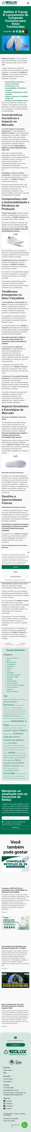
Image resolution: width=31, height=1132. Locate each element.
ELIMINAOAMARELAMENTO (9, 714)
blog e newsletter (10, 702)
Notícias (9, 679)
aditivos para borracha (10, 699)
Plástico (23, 730)
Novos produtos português (16, 685)
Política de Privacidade (19, 579)
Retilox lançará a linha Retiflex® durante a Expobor (13, 763)
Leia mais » (4, 912)
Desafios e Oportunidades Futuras (16, 100)
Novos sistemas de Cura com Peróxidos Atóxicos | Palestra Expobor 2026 (13, 1006)
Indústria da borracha (11, 716)
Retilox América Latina (21, 753)
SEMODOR (22, 766)
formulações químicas (20, 714)
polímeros (10, 734)
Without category (12, 691)
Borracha (8, 704)
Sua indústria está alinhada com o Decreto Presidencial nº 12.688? (14, 947)
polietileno (5, 734)
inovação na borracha (13, 718)
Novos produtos (12, 683)
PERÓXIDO (5, 728)
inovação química (22, 718)
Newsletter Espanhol (13, 675)
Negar (15, 572)
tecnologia (9, 773)
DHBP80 (19, 709)
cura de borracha (13, 709)
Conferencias (11, 664)
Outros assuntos (12, 687)
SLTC (5, 768)
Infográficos (11, 666)
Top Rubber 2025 (7, 776)
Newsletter (10, 673)
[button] (28, 552)
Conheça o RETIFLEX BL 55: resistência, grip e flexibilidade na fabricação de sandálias (14, 890)
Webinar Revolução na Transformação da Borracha (14, 778)
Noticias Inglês (11, 681)
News (9, 670)
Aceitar (15, 567)
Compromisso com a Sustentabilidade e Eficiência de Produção (16, 88)
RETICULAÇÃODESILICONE (9, 745)
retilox (12, 752)
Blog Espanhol (11, 662)
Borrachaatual (17, 705)
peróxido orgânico (11, 730)
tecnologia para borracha (20, 773)
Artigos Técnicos (12, 658)
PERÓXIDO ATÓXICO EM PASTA (15, 728)
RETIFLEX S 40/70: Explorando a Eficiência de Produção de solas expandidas (15, 747)
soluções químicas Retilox (12, 768)
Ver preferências (15, 576)
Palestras (10, 689)
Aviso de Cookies (9, 579)
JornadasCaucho (7, 721)
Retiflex (17, 745)
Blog (8, 660)
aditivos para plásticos (22, 699)
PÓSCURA (5, 743)
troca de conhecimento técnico (18, 776)
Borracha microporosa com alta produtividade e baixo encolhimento (13, 708)
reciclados (12, 743)
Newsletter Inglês (12, 677)
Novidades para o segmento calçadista (17, 725)
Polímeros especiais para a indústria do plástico (13, 736)
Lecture (9, 668)
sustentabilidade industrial (11, 770)
